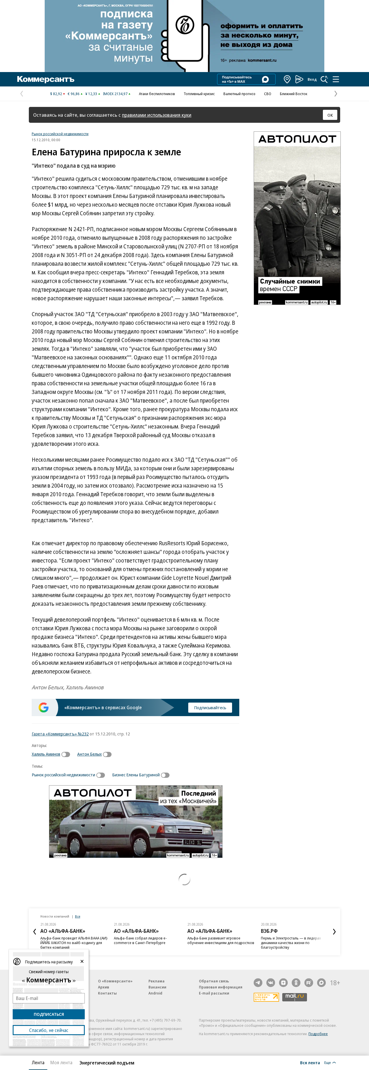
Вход (312, 79)
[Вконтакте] (270, 982)
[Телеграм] (258, 982)
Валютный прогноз (239, 93)
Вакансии (157, 987)
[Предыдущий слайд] (34, 931)
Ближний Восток (293, 93)
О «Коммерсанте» (115, 981)
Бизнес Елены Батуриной (136, 775)
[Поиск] (324, 79)
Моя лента (61, 1062)
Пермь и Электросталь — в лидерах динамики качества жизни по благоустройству (291, 942)
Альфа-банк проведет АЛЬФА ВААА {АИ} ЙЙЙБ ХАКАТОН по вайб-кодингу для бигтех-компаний (74, 942)
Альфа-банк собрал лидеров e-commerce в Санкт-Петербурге (140, 940)
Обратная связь (214, 981)
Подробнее (318, 1033)
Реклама (156, 981)
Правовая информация (220, 987)
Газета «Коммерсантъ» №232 (60, 734)
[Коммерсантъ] (45, 79)
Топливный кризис (199, 93)
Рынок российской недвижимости (60, 133)
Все (77, 916)
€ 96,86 (74, 93)
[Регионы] (287, 79)
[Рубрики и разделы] (336, 79)
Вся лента (310, 1062)
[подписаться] (67, 754)
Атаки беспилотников (157, 93)
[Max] (321, 982)
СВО (267, 93)
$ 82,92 (56, 93)
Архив (103, 987)
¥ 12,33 (91, 93)
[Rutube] (308, 982)
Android (155, 993)
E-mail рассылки (214, 993)
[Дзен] (283, 982)
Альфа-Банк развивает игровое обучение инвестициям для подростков (220, 940)
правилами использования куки (156, 115)
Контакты (107, 993)
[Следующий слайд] (334, 931)
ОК (330, 115)
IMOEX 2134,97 (115, 93)
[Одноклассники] (296, 982)
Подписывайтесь (210, 707)
